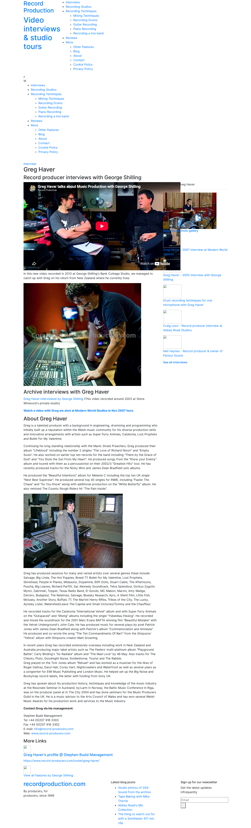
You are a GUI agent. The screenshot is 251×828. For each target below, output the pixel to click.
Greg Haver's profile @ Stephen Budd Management (68, 755)
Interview (30, 164)
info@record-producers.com (53, 729)
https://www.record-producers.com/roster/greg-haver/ (61, 760)
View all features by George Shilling (48, 775)
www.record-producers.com (50, 733)
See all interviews (175, 362)
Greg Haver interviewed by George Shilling (53, 399)
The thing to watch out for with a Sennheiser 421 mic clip (136, 818)
